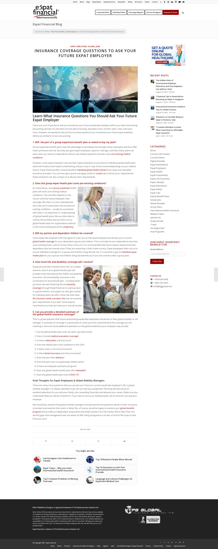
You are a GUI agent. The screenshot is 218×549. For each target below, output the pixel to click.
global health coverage (43, 241)
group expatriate (62, 188)
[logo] (46, 12)
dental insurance (52, 353)
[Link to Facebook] (164, 2)
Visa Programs (157, 231)
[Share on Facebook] (46, 441)
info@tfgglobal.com (162, 286)
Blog (88, 2)
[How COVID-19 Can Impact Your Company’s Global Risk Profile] (2, 274)
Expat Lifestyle (157, 182)
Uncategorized (157, 228)
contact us (100, 173)
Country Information (160, 154)
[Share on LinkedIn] (125, 441)
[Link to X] (160, 2)
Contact (154, 2)
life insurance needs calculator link (49, 298)
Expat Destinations (159, 164)
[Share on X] (72, 441)
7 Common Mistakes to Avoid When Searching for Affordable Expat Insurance (169, 130)
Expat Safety (156, 189)
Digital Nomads (157, 161)
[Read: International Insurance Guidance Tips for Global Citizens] (152, 107)
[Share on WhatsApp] (98, 441)
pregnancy (68, 226)
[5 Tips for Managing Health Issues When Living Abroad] (216, 274)
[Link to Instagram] (168, 2)
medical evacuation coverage (64, 336)
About (82, 2)
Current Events (157, 157)
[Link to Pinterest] (176, 2)
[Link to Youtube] (179, 2)
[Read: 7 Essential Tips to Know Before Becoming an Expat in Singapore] (152, 97)
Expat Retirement (158, 185)
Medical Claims (157, 214)
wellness (60, 357)
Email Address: (157, 249)
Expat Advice (96, 2)
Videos (147, 2)
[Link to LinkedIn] (172, 2)
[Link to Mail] (183, 2)
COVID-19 (73, 374)
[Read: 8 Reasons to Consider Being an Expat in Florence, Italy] (152, 118)
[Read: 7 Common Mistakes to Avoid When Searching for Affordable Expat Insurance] (152, 128)
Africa (153, 150)
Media (130, 2)
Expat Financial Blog (47, 24)
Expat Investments (159, 175)
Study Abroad (156, 221)
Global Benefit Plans (159, 196)
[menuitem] (75, 2)
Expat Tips (155, 192)
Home (75, 2)
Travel (153, 224)
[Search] (182, 12)
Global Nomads (157, 203)
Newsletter (121, 2)
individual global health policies (92, 170)
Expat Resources (109, 2)
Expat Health (156, 171)
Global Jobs (94, 46)
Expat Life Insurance (160, 178)
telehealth (80, 370)
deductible (51, 340)
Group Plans (156, 207)
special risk (155, 217)
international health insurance (164, 210)
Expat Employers (78, 46)
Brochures (138, 2)
